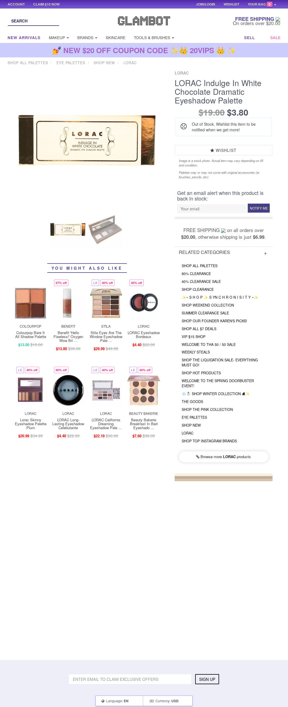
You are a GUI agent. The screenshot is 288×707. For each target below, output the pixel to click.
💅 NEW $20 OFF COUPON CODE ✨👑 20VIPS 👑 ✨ (144, 50)
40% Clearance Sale (201, 281)
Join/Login (205, 4)
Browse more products (225, 456)
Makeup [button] (57, 37)
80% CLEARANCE (196, 273)
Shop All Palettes (199, 265)
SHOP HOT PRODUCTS (201, 372)
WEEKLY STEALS (196, 352)
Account (16, 4)
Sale (275, 37)
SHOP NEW (191, 425)
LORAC (188, 433)
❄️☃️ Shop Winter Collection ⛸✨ (216, 393)
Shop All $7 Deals (199, 328)
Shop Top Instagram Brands (209, 440)
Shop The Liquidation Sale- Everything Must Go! (220, 362)
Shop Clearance (198, 289)
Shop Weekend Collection (208, 305)
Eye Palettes (194, 417)
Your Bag (259, 4)
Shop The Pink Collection (207, 409)
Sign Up (207, 679)
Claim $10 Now (46, 4)
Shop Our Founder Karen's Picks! (214, 320)
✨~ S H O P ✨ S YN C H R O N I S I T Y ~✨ (220, 297)
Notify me (259, 208)
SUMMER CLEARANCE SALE (205, 313)
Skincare (115, 37)
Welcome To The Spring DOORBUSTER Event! (218, 383)
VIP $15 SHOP (193, 336)
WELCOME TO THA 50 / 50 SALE (209, 344)
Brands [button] (85, 37)
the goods (192, 401)
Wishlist (225, 150)
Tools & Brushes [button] (152, 37)
